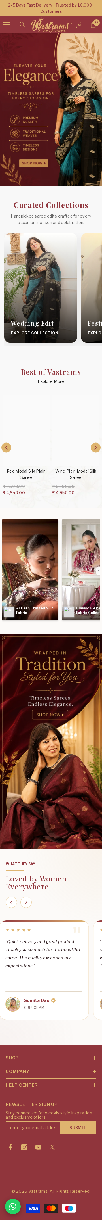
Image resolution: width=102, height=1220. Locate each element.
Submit (77, 1127)
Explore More (51, 381)
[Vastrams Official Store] (51, 741)
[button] (6, 447)
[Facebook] (10, 1147)
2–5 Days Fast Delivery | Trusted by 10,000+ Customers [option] (51, 8)
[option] (26, 447)
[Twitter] (52, 1147)
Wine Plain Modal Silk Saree (76, 474)
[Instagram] (24, 1147)
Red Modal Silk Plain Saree (26, 474)
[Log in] (79, 25)
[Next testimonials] (26, 902)
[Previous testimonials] (11, 902)
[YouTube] (38, 1147)
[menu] (6, 24)
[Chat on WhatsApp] (13, 1206)
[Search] (22, 24)
